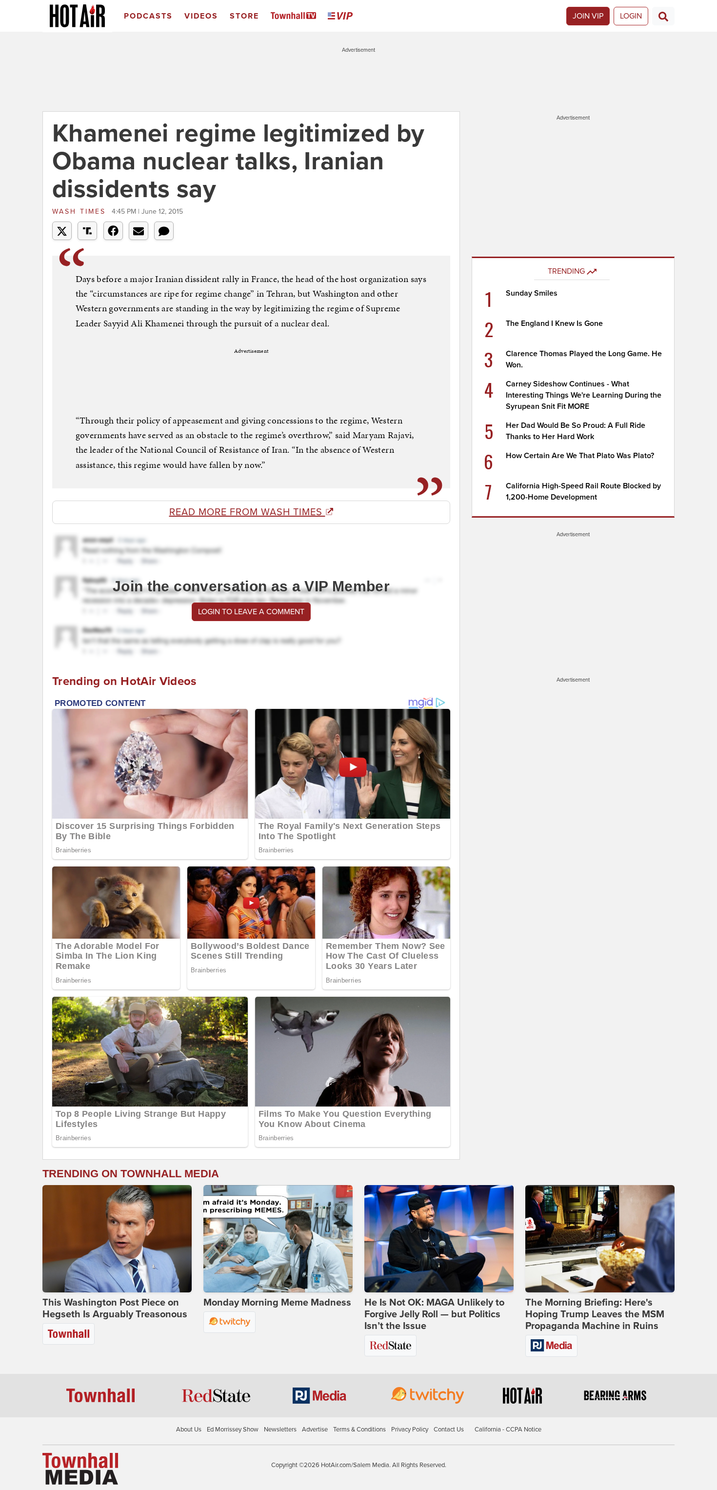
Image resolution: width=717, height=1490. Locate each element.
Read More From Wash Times (247, 512)
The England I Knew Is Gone (554, 323)
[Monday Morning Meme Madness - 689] (278, 1238)
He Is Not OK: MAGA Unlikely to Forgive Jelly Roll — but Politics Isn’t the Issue (434, 1314)
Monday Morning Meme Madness (277, 1303)
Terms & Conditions (359, 1429)
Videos (201, 16)
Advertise (315, 1429)
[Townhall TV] (295, 16)
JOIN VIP (588, 16)
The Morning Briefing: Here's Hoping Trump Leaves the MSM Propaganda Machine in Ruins (594, 1314)
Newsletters (280, 1429)
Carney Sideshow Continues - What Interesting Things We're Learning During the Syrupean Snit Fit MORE (583, 395)
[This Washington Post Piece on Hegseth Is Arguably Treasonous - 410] (117, 1238)
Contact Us (449, 1429)
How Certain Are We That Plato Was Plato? (580, 456)
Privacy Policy (409, 1429)
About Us (188, 1429)
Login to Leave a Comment (251, 612)
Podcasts (148, 16)
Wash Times (80, 211)
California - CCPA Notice (508, 1429)
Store (244, 16)
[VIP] (342, 16)
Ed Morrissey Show (233, 1429)
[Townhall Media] (80, 1468)
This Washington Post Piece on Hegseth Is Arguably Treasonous (114, 1308)
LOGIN (631, 16)
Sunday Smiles (532, 293)
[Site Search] (663, 16)
